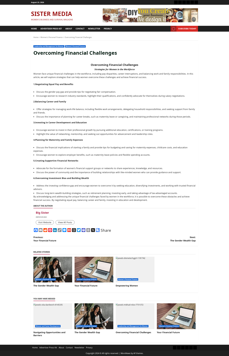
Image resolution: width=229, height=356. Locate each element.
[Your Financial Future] (94, 270)
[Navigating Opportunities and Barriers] (52, 316)
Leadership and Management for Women (49, 46)
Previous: (44, 239)
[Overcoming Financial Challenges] (135, 316)
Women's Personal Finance (75, 46)
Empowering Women (127, 285)
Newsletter (94, 28)
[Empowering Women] (135, 270)
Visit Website (44, 222)
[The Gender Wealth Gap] (52, 270)
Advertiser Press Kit (51, 28)
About (68, 28)
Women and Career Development (48, 326)
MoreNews (125, 353)
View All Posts (65, 222)
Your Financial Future (86, 285)
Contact (80, 28)
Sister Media (51, 14)
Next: (183, 239)
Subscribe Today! (187, 28)
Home (34, 28)
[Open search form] (168, 29)
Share (106, 230)
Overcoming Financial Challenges (133, 332)
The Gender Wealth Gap (46, 285)
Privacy (108, 28)
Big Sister (42, 213)
